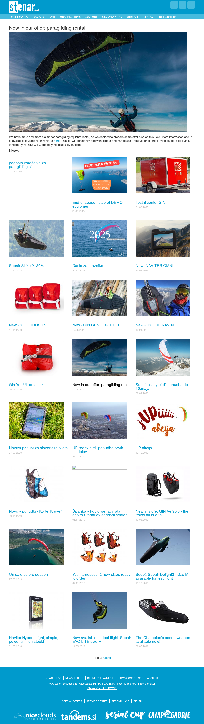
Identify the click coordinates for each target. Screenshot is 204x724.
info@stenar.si (146, 683)
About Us (153, 678)
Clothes (91, 16)
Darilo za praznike (87, 265)
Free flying (19, 16)
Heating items (70, 16)
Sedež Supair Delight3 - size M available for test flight (162, 576)
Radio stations (44, 16)
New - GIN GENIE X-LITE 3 (95, 324)
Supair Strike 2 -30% (26, 265)
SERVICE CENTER (97, 701)
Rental (148, 16)
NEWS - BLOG (53, 678)
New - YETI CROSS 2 (27, 324)
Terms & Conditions (130, 678)
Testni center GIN (150, 202)
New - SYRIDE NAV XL (155, 324)
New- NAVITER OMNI (154, 265)
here (57, 140)
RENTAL (138, 701)
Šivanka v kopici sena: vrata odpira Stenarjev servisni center (99, 512)
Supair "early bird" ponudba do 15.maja (162, 386)
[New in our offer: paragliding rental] (98, 81)
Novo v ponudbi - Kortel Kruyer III (37, 511)
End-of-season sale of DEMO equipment (97, 204)
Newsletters (74, 678)
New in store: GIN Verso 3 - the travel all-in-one (162, 512)
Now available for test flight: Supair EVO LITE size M (101, 639)
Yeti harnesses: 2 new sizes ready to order (101, 576)
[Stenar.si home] (24, 7)
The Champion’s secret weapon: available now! (163, 639)
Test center (166, 16)
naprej (107, 657)
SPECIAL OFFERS (72, 701)
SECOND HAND (120, 701)
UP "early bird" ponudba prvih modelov (97, 449)
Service (132, 16)
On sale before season (28, 574)
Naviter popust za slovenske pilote (38, 447)
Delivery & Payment (100, 678)
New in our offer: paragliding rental (101, 384)
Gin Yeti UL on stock (26, 384)
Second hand (112, 16)
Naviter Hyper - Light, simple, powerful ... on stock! (33, 639)
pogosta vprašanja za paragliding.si (27, 164)
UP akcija (144, 447)
